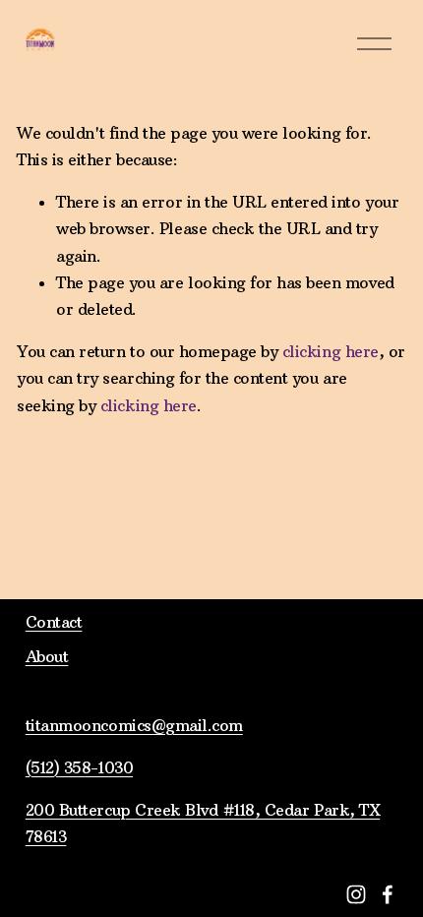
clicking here (330, 351)
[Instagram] (356, 894)
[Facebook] (387, 894)
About (47, 656)
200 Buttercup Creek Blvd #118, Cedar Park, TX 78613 (203, 823)
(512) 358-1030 (79, 767)
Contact (54, 622)
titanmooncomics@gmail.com (134, 725)
